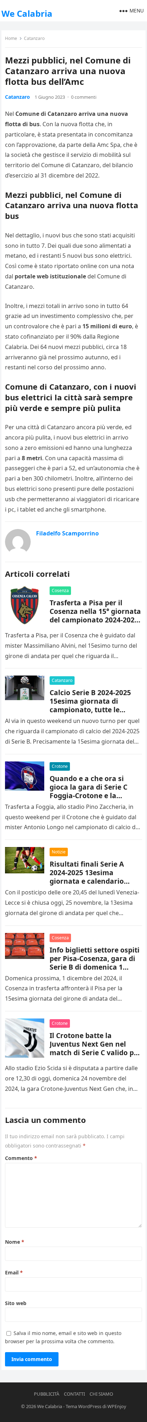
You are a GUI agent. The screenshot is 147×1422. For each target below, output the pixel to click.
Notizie (59, 852)
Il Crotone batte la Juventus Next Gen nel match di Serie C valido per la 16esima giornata (95, 1048)
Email (14, 1272)
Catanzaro (34, 38)
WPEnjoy (116, 1406)
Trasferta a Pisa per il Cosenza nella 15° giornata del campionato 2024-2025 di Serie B (95, 615)
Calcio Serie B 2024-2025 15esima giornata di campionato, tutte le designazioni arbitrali (90, 705)
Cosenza (60, 590)
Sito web (15, 1303)
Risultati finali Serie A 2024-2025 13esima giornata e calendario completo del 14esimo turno (87, 881)
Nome (14, 1241)
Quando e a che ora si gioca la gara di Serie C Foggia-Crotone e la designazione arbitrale (88, 791)
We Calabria (26, 13)
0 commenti (83, 97)
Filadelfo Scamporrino (67, 533)
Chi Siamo (101, 1394)
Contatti (74, 1394)
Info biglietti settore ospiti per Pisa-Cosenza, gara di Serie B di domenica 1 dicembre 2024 (95, 962)
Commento (21, 1158)
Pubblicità (46, 1394)
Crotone (60, 766)
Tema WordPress (83, 1406)
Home (11, 38)
